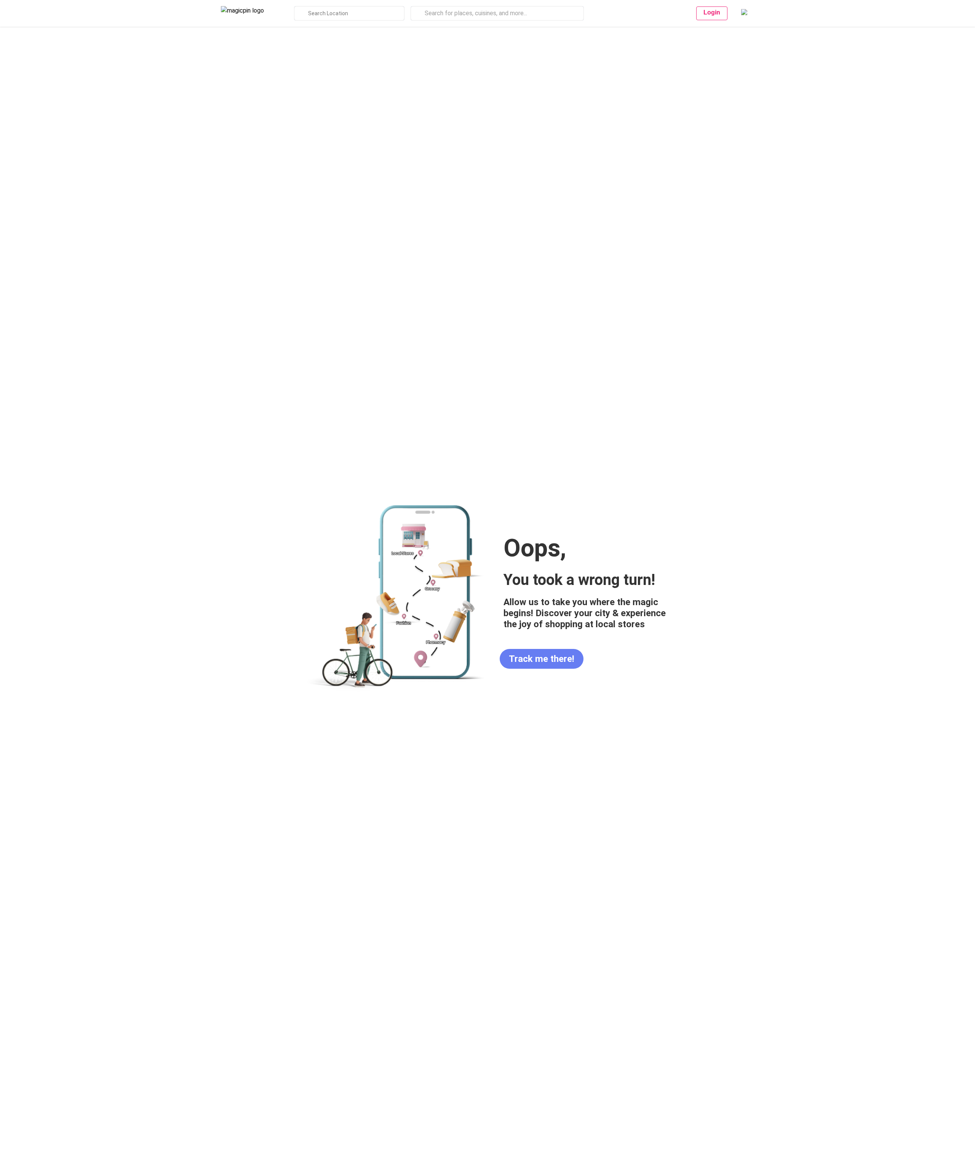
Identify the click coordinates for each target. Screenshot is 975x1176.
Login (711, 12)
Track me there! (541, 659)
